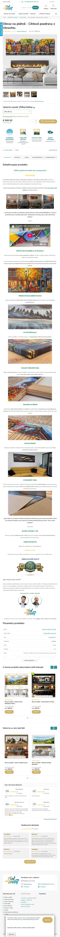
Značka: (53, 150)
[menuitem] (10, 14)
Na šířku (54, 641)
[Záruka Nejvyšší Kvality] (30, 567)
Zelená (44, 629)
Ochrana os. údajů (8, 908)
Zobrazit (9, 712)
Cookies (6, 910)
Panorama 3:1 (52, 637)
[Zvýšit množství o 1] (36, 120)
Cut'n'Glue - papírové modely (28, 898)
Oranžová (48, 629)
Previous (52, 667)
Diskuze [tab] (27, 157)
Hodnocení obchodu (30, 825)
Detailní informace (39, 101)
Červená (54, 629)
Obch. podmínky (8, 905)
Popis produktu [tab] (8, 157)
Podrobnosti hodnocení (22, 31)
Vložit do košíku (49, 121)
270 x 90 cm (18, 696)
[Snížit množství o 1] (36, 122)
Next (55, 667)
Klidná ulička (47, 633)
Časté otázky (7, 903)
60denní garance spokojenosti (11, 912)
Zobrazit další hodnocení (50, 819)
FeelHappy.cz (26, 886)
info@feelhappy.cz (27, 884)
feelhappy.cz (43, 886)
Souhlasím (47, 920)
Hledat (35, 7)
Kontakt (6, 914)
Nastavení (11, 934)
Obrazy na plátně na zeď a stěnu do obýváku (27, 905)
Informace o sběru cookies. (14, 927)
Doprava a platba (6, 1)
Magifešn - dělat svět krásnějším (26, 901)
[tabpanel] (16, 693)
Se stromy (53, 633)
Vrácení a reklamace (8, 901)
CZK (53, 1)
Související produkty (37, 157)
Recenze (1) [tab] (17, 157)
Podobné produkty (50, 157)
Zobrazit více (30, 862)
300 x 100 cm (11, 696)
